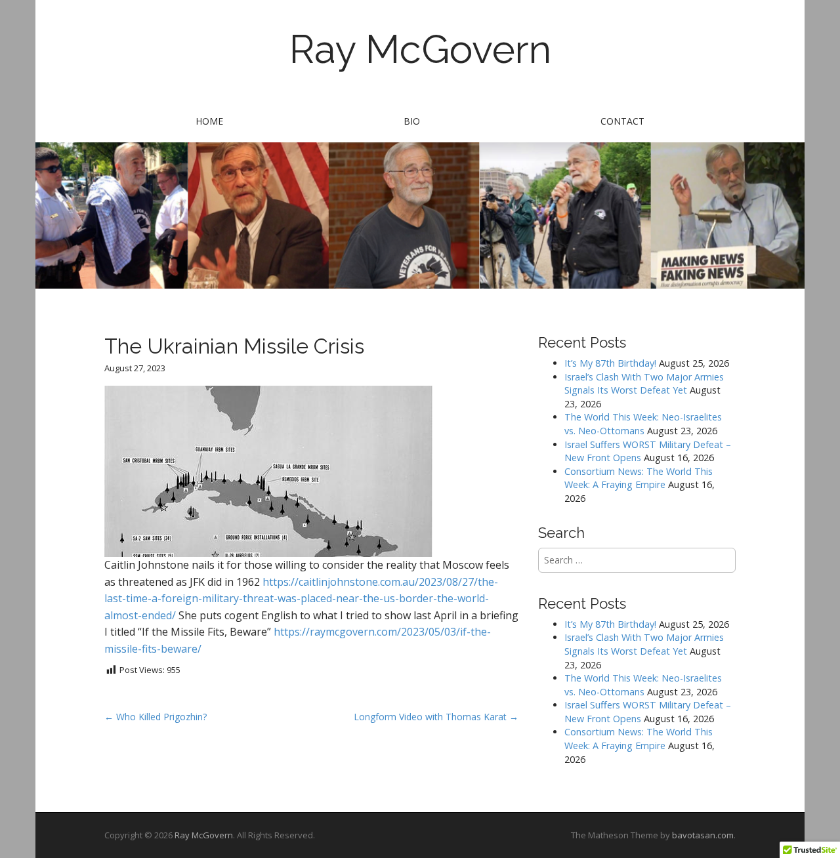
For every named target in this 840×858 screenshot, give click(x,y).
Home (209, 121)
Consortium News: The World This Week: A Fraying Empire (638, 478)
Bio (412, 121)
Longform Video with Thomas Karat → (436, 716)
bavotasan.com (703, 835)
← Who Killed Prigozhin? (155, 716)
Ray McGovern (420, 49)
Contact (622, 121)
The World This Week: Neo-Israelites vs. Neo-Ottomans (643, 424)
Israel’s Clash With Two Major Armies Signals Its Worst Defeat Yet (644, 384)
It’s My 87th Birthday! (610, 363)
